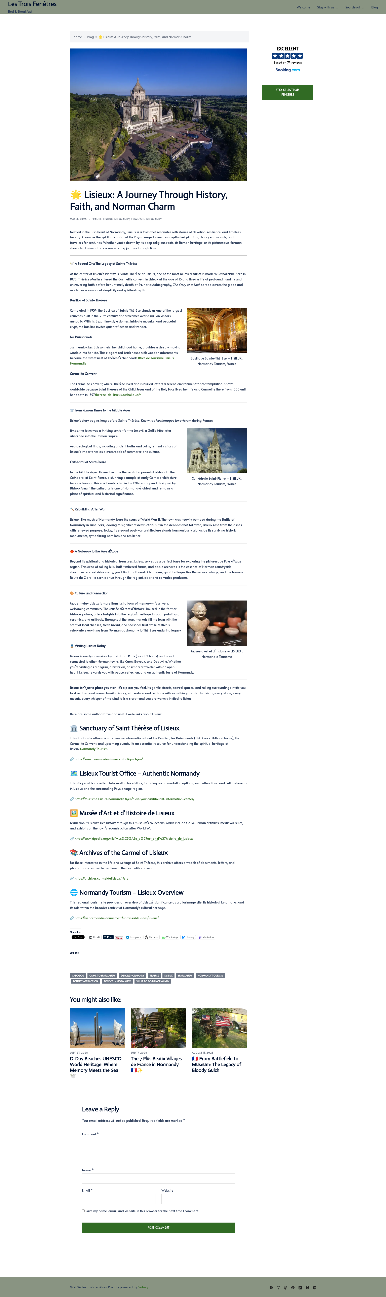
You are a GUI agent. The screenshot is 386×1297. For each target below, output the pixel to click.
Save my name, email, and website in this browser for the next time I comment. (142, 1210)
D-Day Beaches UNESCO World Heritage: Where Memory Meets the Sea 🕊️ (95, 1067)
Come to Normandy (102, 975)
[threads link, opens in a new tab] (285, 1287)
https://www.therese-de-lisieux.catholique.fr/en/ (109, 759)
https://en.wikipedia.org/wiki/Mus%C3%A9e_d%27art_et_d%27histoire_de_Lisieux (134, 838)
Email (87, 1190)
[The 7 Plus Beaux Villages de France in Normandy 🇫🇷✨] (158, 1027)
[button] (287, 60)
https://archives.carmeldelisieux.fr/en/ (101, 878)
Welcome (303, 7)
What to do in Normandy (153, 981)
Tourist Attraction (85, 981)
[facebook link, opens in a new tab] (271, 1287)
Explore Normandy (132, 975)
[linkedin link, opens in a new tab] (300, 1287)
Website (167, 1190)
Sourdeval (352, 7)
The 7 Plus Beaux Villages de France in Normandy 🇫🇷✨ (156, 1064)
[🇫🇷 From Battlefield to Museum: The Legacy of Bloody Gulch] (219, 1027)
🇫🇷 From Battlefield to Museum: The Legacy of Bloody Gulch (216, 1064)
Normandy (121, 218)
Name (88, 1170)
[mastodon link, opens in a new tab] (314, 1287)
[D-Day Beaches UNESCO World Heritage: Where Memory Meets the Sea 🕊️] (97, 1027)
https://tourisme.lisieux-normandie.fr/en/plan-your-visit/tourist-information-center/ (134, 798)
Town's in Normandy (146, 218)
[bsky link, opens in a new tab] (307, 1287)
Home (78, 36)
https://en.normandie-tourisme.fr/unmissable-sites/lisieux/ (117, 918)
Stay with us (325, 7)
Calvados (78, 975)
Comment (90, 1134)
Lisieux (108, 218)
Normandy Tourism (210, 975)
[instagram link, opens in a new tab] (278, 1287)
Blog (374, 7)
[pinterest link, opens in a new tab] (293, 1287)
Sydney (143, 1287)
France (97, 218)
